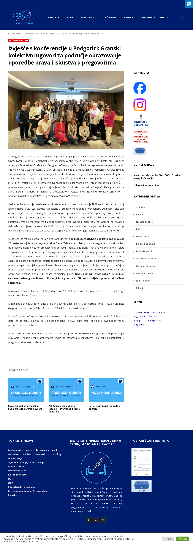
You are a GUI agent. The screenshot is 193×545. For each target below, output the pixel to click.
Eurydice (13, 494)
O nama (69, 17)
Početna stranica (15, 33)
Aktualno (140, 206)
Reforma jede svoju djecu (146, 185)
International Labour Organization (27, 490)
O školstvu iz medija (146, 258)
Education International (21, 486)
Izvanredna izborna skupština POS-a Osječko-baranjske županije (26, 407)
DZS (10, 478)
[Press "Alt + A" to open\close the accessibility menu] (189, 4)
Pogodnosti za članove (145, 316)
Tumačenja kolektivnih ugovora (149, 312)
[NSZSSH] (23, 17)
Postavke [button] (168, 538)
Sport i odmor (143, 280)
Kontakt (165, 17)
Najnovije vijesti (144, 251)
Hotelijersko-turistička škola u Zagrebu (104, 407)
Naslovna (54, 17)
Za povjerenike (146, 17)
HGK (10, 482)
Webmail (128, 17)
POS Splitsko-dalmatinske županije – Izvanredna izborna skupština (64, 408)
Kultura (139, 229)
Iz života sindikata (18, 40)
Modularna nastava (145, 243)
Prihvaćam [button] (182, 538)
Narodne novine (17, 474)
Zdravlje (140, 288)
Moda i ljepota (143, 236)
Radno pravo (88, 17)
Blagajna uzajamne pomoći (147, 320)
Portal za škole (16, 466)
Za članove (109, 17)
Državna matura (17, 470)
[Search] (182, 17)
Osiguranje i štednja (146, 266)
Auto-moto (141, 214)
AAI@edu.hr (139, 324)
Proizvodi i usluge (144, 273)
